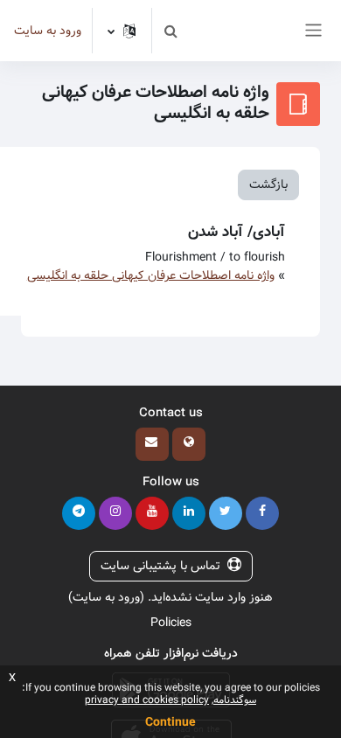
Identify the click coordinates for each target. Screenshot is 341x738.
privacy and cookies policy (147, 700)
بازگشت (268, 184)
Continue (170, 722)
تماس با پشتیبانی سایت (160, 565)
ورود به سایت (47, 31)
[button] (170, 30)
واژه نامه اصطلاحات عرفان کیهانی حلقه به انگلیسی (151, 275)
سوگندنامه (234, 700)
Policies (170, 622)
